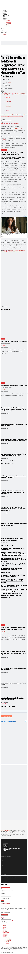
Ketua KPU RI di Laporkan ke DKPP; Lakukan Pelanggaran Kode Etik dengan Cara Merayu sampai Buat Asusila (13, 559)
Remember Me (5, 898)
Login (4, 34)
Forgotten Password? (6, 903)
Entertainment (6, 15)
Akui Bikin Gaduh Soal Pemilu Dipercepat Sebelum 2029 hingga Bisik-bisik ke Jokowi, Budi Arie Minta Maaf (13, 653)
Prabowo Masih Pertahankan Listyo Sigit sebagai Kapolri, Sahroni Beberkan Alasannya (13, 157)
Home (2, 55)
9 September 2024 (5, 85)
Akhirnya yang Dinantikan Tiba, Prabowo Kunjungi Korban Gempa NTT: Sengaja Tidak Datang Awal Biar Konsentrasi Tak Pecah (13, 409)
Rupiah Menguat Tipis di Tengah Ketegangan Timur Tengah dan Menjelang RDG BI (13, 476)
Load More (3, 703)
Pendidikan (8, 23)
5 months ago (4, 480)
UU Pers (5, 850)
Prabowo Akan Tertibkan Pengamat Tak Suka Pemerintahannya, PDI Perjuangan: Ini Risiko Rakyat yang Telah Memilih (13, 509)
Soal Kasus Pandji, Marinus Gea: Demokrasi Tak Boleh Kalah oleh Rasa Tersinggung (14, 590)
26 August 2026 (4, 702)
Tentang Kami (6, 849)
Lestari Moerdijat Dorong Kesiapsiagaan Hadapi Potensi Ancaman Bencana (12, 698)
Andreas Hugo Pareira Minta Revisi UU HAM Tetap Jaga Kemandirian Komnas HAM (13, 575)
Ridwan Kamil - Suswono (15, 251)
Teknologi (5, 16)
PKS (8, 251)
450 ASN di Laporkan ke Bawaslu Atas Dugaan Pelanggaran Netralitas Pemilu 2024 (12, 568)
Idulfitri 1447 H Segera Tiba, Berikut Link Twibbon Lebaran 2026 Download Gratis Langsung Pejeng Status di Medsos (13, 492)
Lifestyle (8, 20)
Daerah (4, 13)
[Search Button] (12, 920)
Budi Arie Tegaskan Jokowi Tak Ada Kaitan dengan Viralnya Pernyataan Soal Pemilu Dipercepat (13, 628)
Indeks (7, 26)
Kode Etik (5, 845)
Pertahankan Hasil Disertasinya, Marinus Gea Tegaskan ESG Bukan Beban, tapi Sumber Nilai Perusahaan (12, 581)
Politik (4, 10)
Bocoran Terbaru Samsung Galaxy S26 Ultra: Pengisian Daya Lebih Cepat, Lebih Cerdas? (14, 585)
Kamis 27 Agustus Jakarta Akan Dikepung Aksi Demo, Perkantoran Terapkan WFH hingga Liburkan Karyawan (14, 439)
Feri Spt (4, 345)
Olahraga (5, 11)
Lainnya (4, 19)
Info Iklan (5, 847)
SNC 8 (9, 82)
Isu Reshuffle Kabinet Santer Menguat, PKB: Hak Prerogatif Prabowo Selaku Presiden (12, 153)
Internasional (8, 22)
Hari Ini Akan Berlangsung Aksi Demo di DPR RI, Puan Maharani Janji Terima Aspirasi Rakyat (13, 454)
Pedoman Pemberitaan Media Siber (11, 848)
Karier (4, 844)
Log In (2, 917)
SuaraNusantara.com (5, 830)
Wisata (7, 24)
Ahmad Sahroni (18, 128)
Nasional (5, 14)
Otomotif (5, 18)
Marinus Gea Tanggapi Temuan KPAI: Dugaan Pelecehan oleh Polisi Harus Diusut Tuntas (11, 594)
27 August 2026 (4, 347)
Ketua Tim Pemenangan (16, 250)
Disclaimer (5, 843)
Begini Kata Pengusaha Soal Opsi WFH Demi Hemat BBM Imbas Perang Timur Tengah (13, 539)
